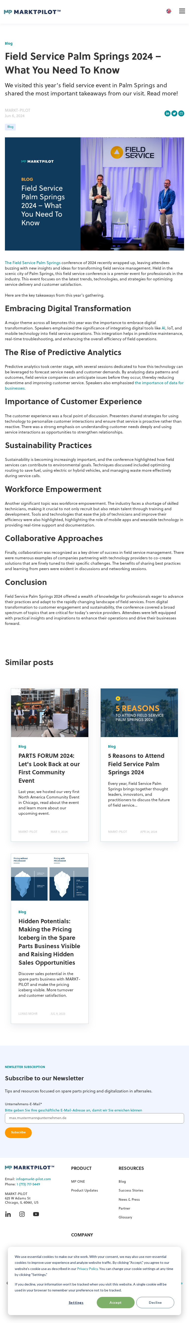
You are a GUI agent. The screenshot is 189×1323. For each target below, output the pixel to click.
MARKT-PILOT (17, 111)
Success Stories (131, 1191)
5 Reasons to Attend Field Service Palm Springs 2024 (136, 764)
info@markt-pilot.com (33, 1179)
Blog (10, 127)
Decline (155, 1302)
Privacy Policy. (87, 1269)
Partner (124, 1209)
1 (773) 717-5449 (28, 1184)
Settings (76, 1302)
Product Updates (84, 1191)
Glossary (125, 1217)
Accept (116, 1302)
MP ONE (78, 1182)
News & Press (129, 1200)
